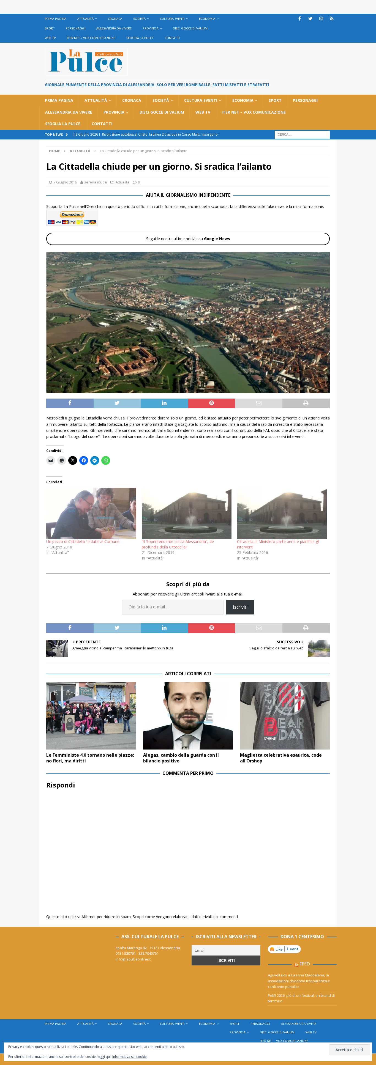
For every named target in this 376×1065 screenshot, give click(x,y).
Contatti (172, 38)
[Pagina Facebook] (299, 18)
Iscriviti (240, 607)
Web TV (50, 38)
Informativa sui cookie (129, 1056)
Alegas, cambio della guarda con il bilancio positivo (181, 758)
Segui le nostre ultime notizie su (188, 238)
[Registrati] (332, 18)
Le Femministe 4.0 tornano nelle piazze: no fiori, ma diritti (90, 758)
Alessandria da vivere (114, 28)
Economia (207, 19)
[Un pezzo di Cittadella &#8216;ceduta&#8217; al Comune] (91, 513)
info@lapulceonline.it (133, 959)
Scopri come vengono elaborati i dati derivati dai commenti (185, 916)
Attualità (85, 19)
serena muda (95, 182)
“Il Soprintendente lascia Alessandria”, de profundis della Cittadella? (178, 544)
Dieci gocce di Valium (190, 28)
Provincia (151, 28)
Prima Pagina (55, 19)
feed (304, 964)
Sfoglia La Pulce (140, 38)
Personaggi (75, 28)
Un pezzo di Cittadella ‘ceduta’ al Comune (82, 541)
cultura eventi (172, 19)
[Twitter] (310, 18)
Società (139, 19)
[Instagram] (321, 18)
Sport (50, 28)
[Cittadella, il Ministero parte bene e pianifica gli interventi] (282, 513)
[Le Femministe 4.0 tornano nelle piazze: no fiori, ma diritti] (91, 716)
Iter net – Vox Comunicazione (91, 38)
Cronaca (115, 19)
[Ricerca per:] (302, 134)
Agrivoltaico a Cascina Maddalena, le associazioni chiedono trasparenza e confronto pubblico (299, 981)
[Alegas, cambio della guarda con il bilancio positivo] (188, 716)
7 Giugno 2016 (65, 182)
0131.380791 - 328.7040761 (137, 953)
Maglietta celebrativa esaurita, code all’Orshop (281, 758)
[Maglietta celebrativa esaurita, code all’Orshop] (285, 716)
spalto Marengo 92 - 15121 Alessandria (148, 947)
